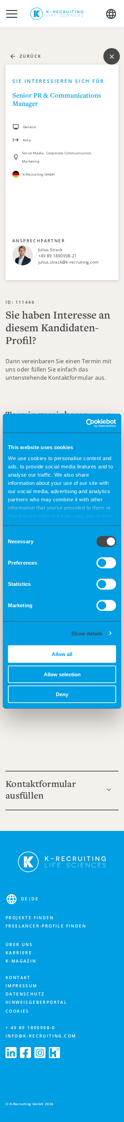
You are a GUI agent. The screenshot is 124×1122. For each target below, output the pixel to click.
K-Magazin (21, 961)
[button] (11, 13)
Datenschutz (25, 994)
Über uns (19, 944)
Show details (87, 633)
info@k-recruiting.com (41, 1036)
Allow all (62, 654)
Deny (62, 694)
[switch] (106, 562)
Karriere (19, 953)
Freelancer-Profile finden (46, 926)
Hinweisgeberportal (36, 1002)
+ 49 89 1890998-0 (30, 1028)
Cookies (17, 1011)
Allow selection (62, 674)
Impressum (22, 986)
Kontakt (18, 977)
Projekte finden (30, 918)
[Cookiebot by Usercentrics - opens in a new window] (87, 423)
